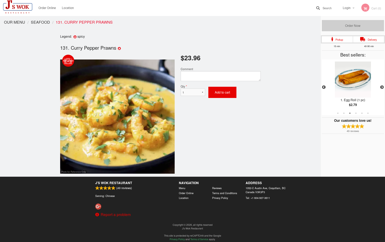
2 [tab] (344, 113)
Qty (184, 86)
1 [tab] (338, 113)
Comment (187, 69)
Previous (324, 87)
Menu (182, 188)
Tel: (258, 198)
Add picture (68, 60)
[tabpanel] (353, 87)
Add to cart (222, 92)
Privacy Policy (220, 198)
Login (347, 8)
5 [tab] (362, 113)
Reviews (217, 188)
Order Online (47, 8)
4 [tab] (356, 113)
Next (382, 87)
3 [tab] (350, 113)
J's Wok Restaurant (113, 182)
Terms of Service (199, 239)
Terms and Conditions (224, 193)
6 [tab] (368, 113)
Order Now (353, 25)
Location (68, 8)
